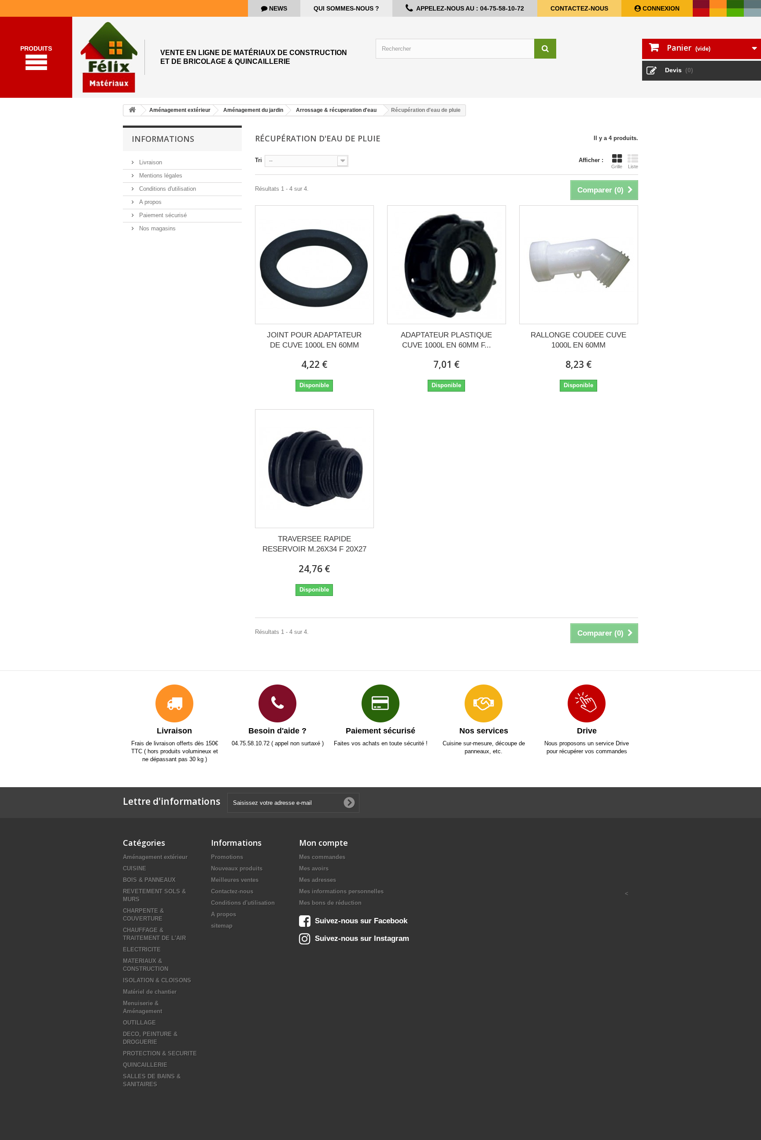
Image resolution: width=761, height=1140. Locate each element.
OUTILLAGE (139, 1022)
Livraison (149, 162)
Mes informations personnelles (341, 891)
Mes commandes (322, 857)
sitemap (222, 925)
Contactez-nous (579, 8)
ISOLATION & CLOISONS (157, 980)
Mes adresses (317, 880)
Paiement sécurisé (162, 215)
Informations (163, 138)
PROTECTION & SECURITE (160, 1053)
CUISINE (134, 868)
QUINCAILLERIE (145, 1065)
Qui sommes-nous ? (346, 8)
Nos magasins (156, 228)
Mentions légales (159, 175)
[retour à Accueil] (132, 110)
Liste (633, 166)
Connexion (660, 8)
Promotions (227, 857)
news (277, 8)
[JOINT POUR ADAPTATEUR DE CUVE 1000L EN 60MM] (314, 265)
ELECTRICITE (142, 949)
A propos (149, 202)
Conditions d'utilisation (166, 188)
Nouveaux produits (236, 868)
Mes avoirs (314, 868)
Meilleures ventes (235, 880)
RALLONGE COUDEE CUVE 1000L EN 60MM (578, 340)
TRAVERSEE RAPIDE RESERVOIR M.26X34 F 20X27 (314, 544)
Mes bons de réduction (330, 902)
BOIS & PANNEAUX (149, 880)
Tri (258, 160)
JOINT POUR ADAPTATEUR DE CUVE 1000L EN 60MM (314, 340)
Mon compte (323, 842)
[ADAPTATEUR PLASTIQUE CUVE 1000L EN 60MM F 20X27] (447, 265)
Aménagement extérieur (155, 857)
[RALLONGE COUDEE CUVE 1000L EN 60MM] (579, 265)
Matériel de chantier (150, 991)
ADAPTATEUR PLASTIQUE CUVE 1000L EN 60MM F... (446, 340)
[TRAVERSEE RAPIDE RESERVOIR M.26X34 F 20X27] (314, 469)
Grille (616, 166)
